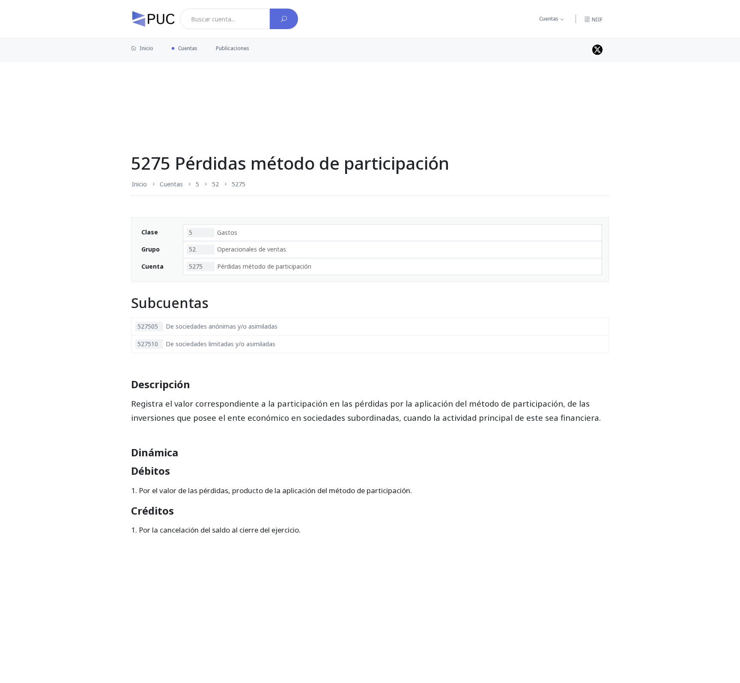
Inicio (145, 48)
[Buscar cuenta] (284, 19)
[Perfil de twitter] (597, 50)
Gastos (213, 232)
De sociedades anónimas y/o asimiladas (207, 326)
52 (215, 184)
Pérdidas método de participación (250, 266)
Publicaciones (232, 48)
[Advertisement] (370, 89)
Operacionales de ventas (237, 249)
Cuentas (548, 18)
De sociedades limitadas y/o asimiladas (206, 344)
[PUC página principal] (153, 19)
